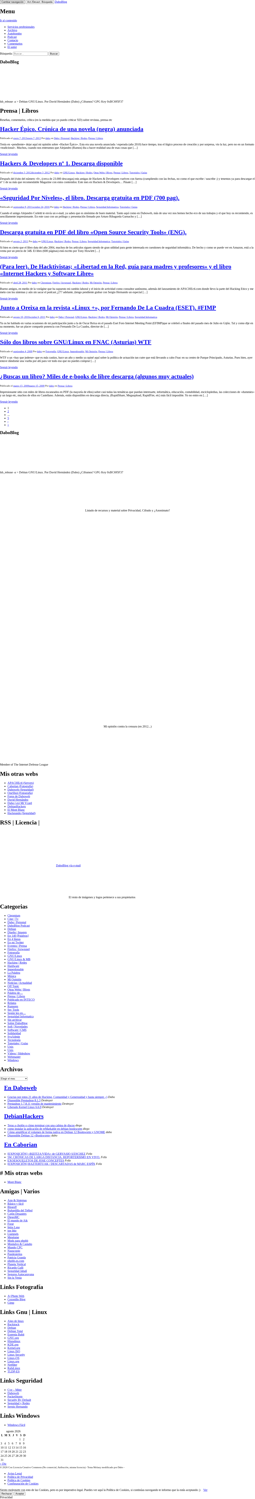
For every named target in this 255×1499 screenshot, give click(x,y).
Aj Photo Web (15, 1296)
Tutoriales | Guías (138, 172)
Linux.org (13, 1361)
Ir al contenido (8, 20)
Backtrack (13, 1324)
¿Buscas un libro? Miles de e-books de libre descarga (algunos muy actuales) (97, 376)
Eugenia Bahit (15, 1334)
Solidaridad (14, 1033)
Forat (10, 1223)
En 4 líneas (14, 939)
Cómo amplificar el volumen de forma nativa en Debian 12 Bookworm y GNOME (56, 1132)
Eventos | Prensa (17, 945)
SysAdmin (13, 1036)
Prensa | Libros (95, 138)
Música (11, 976)
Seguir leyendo (9, 154)
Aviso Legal (14, 1473)
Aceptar (19, 1493)
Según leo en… (16, 1013)
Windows (13, 1060)
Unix (10, 1046)
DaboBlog (61, 1)
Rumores (12, 1006)
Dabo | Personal (62, 138)
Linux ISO (13, 1351)
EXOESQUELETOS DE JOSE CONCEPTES (35, 1160)
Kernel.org (13, 1348)
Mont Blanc (14, 1182)
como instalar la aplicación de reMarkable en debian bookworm (44, 1128)
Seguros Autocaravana (20, 1274)
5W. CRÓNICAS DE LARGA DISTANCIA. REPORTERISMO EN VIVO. (53, 1157)
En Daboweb (20, 1087)
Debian (11, 929)
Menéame (13, 1237)
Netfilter (12, 1364)
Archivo (12, 30)
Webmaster (14, 1056)
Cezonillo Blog (16, 1299)
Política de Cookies (18, 1480)
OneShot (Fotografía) (20, 793)
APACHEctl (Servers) (20, 782)
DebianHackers (16, 806)
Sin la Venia (14, 1277)
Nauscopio (13, 1250)
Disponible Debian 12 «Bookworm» (29, 1135)
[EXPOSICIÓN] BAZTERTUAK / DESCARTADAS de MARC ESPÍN (51, 1163)
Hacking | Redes (79, 138)
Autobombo (14, 33)
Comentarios (14, 43)
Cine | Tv (12, 918)
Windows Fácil (16, 1424)
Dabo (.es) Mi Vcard (19, 803)
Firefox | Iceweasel (61, 282)
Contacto (12, 40)
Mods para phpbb (17, 1240)
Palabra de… (15, 992)
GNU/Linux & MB (18, 959)
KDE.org (12, 1344)
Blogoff (12, 1207)
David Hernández (17, 799)
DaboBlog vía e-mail (68, 865)
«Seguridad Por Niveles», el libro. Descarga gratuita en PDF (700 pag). (89, 197)
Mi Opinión (96, 282)
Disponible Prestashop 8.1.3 (24, 1100)
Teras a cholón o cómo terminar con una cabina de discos (41, 1125)
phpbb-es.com (15, 1260)
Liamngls (12, 1234)
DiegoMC (13, 1217)
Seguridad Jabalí (17, 1271)
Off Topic (13, 986)
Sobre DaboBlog (17, 1023)
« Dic (3, 1463)
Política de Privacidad (20, 1476)
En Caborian (20, 1144)
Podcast (12, 36)
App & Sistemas (17, 1200)
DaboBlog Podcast (18, 925)
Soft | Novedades (17, 1026)
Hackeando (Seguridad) (21, 813)
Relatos (11, 1003)
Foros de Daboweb (18, 796)
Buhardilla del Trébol (19, 1210)
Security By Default (19, 1399)
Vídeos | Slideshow (18, 1053)
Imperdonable (77, 351)
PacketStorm (14, 1396)
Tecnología (14, 1040)
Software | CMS (17, 1029)
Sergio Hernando (17, 1406)
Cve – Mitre (14, 1389)
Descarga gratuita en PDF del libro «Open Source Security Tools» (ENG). (93, 232)
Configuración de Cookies (22, 1483)
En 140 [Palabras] (18, 935)
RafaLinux (13, 1368)
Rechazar (6, 1493)
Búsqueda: (6, 53)
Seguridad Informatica (107, 207)
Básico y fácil (15, 1203)
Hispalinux (13, 1341)
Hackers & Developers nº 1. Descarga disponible (61, 163)
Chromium (46, 282)
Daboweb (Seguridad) (20, 789)
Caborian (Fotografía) (20, 786)
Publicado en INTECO (21, 999)
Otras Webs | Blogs (103, 172)
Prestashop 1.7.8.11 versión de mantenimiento (34, 1103)
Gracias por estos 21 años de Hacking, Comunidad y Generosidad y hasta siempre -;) (57, 1097)
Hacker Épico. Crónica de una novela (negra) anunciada (71, 129)
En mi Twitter (15, 942)
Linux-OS (13, 1358)
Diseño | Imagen (17, 932)
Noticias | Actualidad (19, 982)
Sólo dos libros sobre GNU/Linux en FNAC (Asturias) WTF (75, 342)
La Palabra (13, 972)
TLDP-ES (13, 1371)
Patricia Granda (16, 1257)
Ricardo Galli (15, 1267)
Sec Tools (13, 1009)
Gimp (10, 1302)
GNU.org (13, 1337)
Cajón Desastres (17, 1213)
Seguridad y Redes (18, 1403)
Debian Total (15, 1331)
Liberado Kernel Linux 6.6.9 (24, 1107)
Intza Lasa (13, 1227)
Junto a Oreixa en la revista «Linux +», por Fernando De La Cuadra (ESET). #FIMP (108, 307)
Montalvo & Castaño (19, 1244)
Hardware (13, 966)
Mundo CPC (15, 1247)
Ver (205, 1490)
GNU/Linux (69, 172)
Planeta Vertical (16, 1264)
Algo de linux (15, 1321)
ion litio (11, 1230)
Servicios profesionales (21, 26)
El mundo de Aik (17, 1220)
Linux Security (16, 1354)
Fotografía (51, 351)
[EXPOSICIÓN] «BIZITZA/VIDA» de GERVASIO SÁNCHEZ (46, 1153)
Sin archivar (14, 1019)
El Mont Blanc (16, 809)
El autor (12, 47)
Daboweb (13, 1393)
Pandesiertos (14, 1254)
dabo (47, 138)
